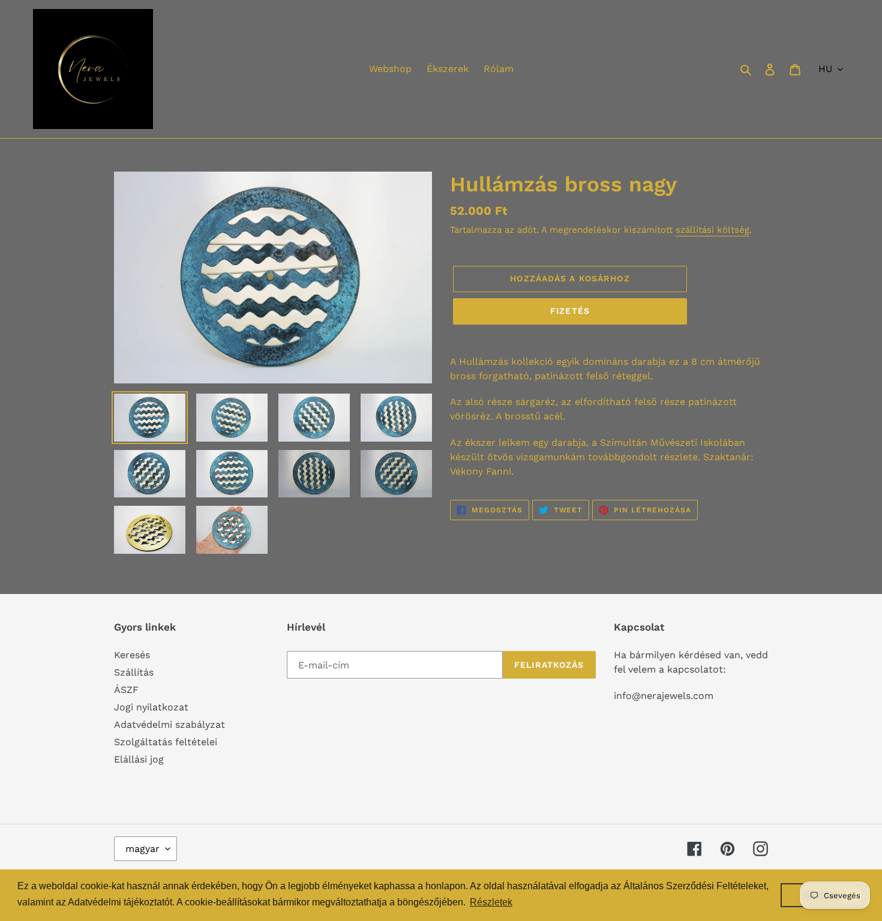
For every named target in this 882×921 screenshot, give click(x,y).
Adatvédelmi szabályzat (169, 724)
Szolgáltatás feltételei (165, 742)
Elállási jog (139, 759)
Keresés (132, 655)
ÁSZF (126, 689)
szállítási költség (712, 229)
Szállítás (134, 672)
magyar (142, 848)
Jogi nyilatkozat (151, 707)
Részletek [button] (491, 902)
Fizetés (570, 311)
